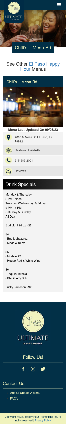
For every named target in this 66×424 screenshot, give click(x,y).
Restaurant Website (27, 150)
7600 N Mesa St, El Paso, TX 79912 (34, 139)
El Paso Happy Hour (40, 66)
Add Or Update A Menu (25, 393)
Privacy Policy (43, 420)
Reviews (20, 171)
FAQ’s (14, 398)
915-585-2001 (24, 160)
